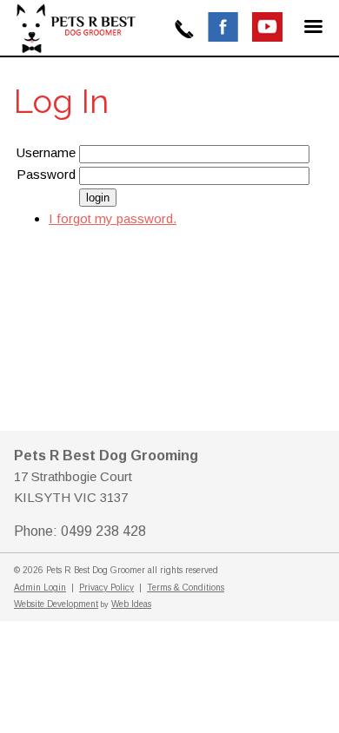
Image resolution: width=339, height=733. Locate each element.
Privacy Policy (106, 587)
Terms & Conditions (185, 587)
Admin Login (40, 587)
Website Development (56, 604)
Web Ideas (131, 604)
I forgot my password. (112, 218)
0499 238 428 (184, 29)
